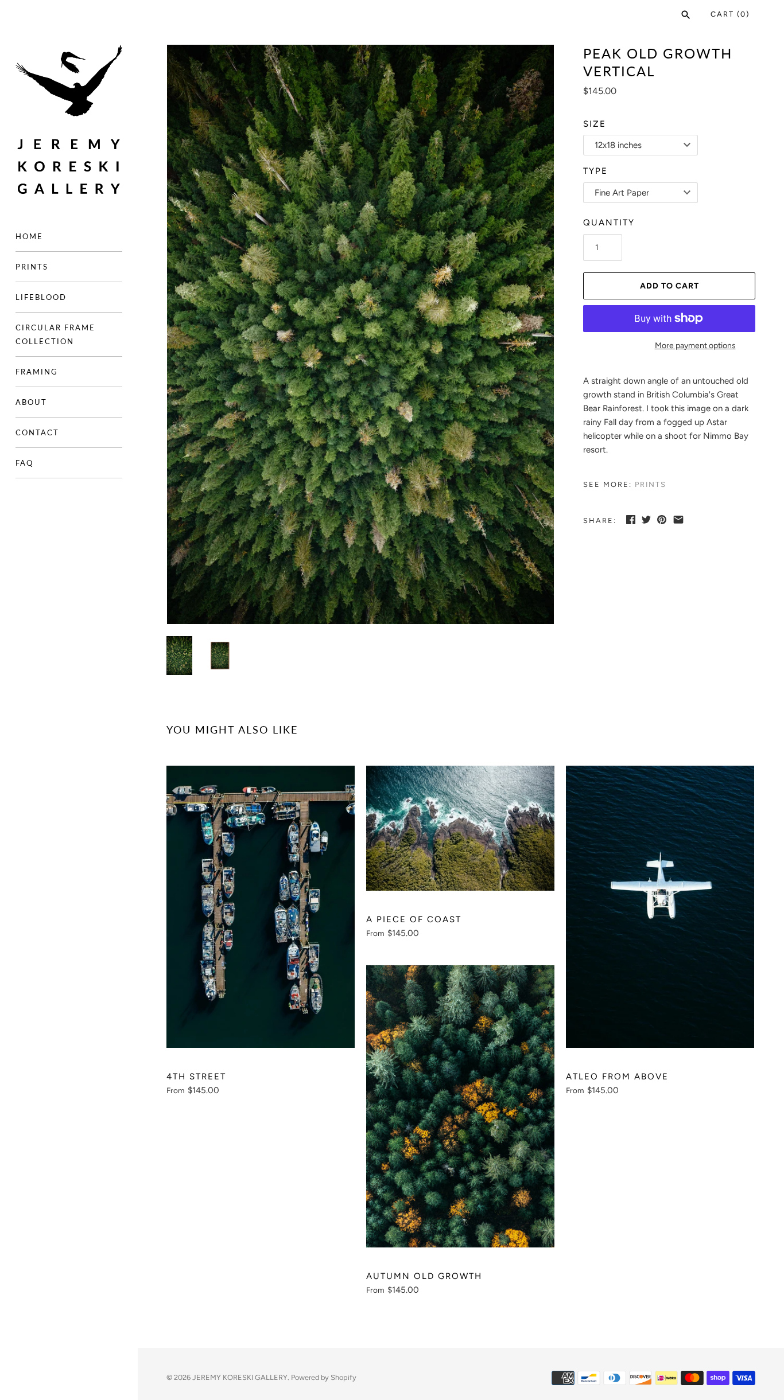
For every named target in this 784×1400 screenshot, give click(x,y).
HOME (29, 236)
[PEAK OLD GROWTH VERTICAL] (360, 335)
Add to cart (669, 286)
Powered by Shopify (323, 1377)
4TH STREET (196, 1076)
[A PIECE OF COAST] (460, 828)
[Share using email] (678, 519)
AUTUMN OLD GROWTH (424, 1276)
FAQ (24, 462)
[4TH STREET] (260, 907)
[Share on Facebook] (630, 519)
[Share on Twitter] (646, 519)
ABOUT (31, 402)
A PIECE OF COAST (413, 919)
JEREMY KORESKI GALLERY (240, 1377)
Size (594, 124)
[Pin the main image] (661, 519)
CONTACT (37, 432)
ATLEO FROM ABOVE (617, 1076)
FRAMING (36, 371)
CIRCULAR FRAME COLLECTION (55, 334)
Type (595, 171)
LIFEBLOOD (41, 297)
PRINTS (31, 266)
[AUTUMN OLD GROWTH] (460, 1106)
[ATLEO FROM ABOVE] (660, 907)
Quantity (609, 222)
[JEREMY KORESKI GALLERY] (69, 119)
